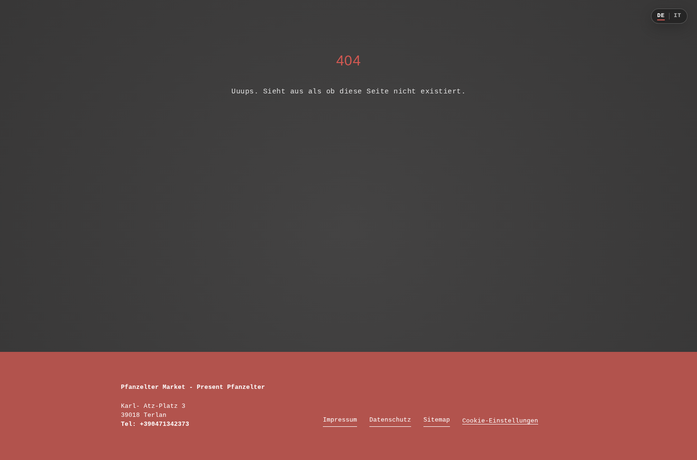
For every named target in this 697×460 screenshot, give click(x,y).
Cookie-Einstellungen (500, 420)
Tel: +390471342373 (155, 424)
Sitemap (436, 419)
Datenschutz (390, 419)
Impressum (340, 419)
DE (661, 16)
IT (677, 16)
